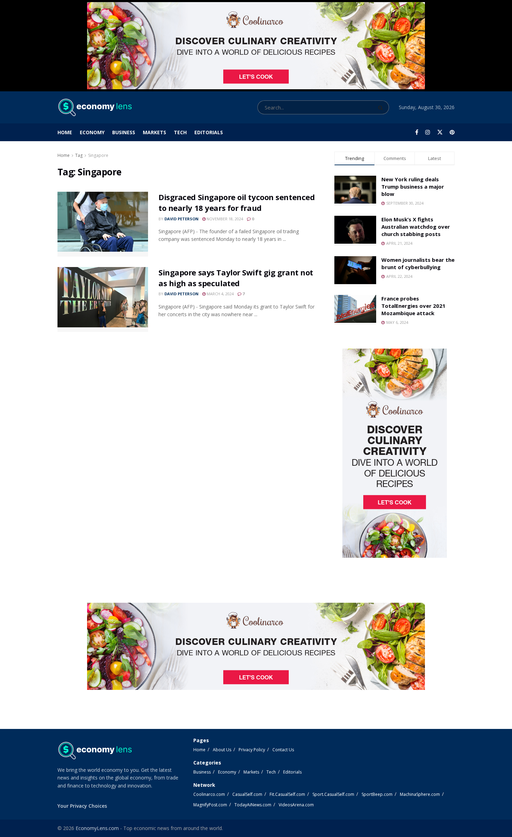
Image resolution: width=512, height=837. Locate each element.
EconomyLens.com (97, 828)
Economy (92, 132)
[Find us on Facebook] (416, 132)
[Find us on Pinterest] (452, 132)
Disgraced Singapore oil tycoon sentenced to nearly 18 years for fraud (236, 202)
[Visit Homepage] (94, 107)
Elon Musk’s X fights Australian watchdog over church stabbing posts (415, 226)
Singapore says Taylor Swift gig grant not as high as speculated (235, 277)
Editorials (208, 132)
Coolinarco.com (209, 794)
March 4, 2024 (219, 293)
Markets (154, 132)
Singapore (98, 155)
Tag (79, 155)
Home (64, 132)
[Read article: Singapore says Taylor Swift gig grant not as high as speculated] (102, 299)
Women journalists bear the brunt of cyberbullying (418, 263)
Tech (180, 132)
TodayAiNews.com (252, 805)
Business (123, 132)
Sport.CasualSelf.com (333, 794)
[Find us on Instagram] (427, 132)
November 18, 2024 (224, 218)
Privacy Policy (252, 750)
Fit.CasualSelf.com (287, 794)
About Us (222, 750)
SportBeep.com (377, 794)
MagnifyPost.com (210, 805)
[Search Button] (382, 107)
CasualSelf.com (247, 794)
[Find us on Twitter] (440, 132)
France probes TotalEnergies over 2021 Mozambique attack (413, 306)
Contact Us (283, 750)
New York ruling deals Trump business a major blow (412, 186)
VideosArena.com (296, 805)
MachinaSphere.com (420, 794)
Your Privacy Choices (82, 805)
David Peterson (181, 218)
